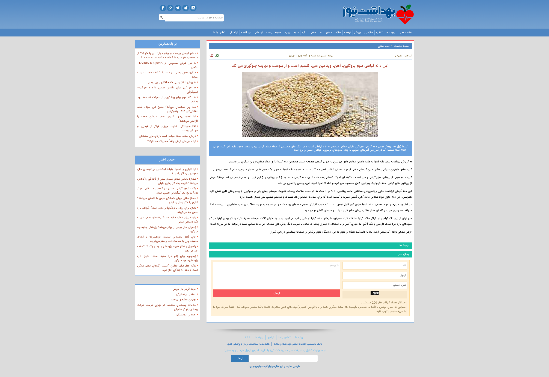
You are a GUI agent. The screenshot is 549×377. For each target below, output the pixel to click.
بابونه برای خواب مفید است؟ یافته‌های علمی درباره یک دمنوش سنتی (167, 219)
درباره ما (300, 337)
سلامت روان (292, 32)
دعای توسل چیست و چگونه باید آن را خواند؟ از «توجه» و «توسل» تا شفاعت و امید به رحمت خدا (167, 55)
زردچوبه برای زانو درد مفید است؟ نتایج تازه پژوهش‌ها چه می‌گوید (167, 258)
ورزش (357, 32)
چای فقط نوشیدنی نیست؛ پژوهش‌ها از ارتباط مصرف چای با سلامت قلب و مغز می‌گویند (167, 239)
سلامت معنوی (333, 32)
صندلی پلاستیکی (186, 294)
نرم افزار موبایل (275, 366)
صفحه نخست (402, 46)
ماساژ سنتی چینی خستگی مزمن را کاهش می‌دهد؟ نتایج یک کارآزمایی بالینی (167, 200)
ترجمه (347, 32)
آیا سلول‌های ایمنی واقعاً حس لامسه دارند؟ (171, 141)
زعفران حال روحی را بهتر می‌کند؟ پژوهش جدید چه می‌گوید (167, 229)
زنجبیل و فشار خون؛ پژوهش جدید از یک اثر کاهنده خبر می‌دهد (167, 248)
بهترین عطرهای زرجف (183, 299)
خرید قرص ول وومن (184, 289)
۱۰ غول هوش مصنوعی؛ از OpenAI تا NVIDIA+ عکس (167, 65)
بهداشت (245, 32)
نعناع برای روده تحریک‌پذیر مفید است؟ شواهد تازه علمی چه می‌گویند (167, 210)
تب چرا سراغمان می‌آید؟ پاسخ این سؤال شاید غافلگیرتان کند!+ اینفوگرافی (167, 109)
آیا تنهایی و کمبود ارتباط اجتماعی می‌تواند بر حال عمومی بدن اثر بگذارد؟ (167, 171)
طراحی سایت (293, 366)
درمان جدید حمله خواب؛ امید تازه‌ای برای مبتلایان (167, 136)
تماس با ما (219, 32)
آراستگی (233, 32)
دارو (304, 32)
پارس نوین (255, 366)
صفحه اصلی (405, 32)
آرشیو (271, 337)
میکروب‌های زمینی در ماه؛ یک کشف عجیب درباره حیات (167, 74)
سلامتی (368, 32)
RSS (247, 337)
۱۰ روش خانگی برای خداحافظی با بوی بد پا (172, 82)
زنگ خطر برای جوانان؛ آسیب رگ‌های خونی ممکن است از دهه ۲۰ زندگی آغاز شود (167, 268)
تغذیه (379, 32)
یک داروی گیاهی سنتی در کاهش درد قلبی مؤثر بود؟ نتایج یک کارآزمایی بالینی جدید (167, 190)
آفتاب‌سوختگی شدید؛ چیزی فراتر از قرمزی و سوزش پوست (167, 128)
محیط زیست (273, 32)
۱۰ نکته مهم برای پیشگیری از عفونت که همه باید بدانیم (167, 99)
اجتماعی (258, 32)
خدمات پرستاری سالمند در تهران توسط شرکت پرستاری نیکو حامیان (167, 307)
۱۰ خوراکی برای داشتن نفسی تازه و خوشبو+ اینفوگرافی (167, 89)
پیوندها (259, 337)
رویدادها (390, 32)
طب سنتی (315, 32)
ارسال (240, 358)
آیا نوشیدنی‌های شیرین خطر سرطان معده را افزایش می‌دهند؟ (167, 118)
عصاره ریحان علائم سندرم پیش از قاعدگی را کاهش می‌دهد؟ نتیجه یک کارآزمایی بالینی (167, 181)
